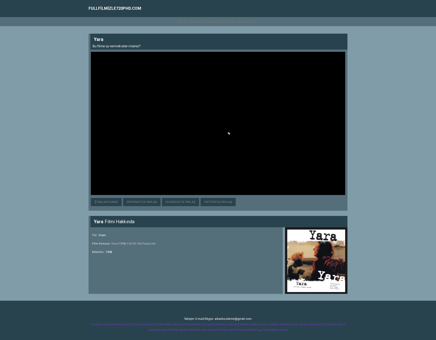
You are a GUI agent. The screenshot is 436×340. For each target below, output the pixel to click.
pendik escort (298, 324)
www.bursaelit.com (195, 324)
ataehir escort (258, 324)
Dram (102, 235)
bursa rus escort (145, 324)
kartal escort (316, 324)
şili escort (252, 329)
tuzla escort (240, 324)
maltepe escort (278, 324)
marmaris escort (199, 329)
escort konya (219, 329)
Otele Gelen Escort (169, 324)
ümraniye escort (159, 329)
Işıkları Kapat (107, 202)
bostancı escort (101, 324)
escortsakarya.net (220, 324)
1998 (109, 252)
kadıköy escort (335, 324)
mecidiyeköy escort (274, 329)
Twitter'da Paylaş (218, 202)
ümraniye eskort (123, 324)
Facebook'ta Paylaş (181, 202)
